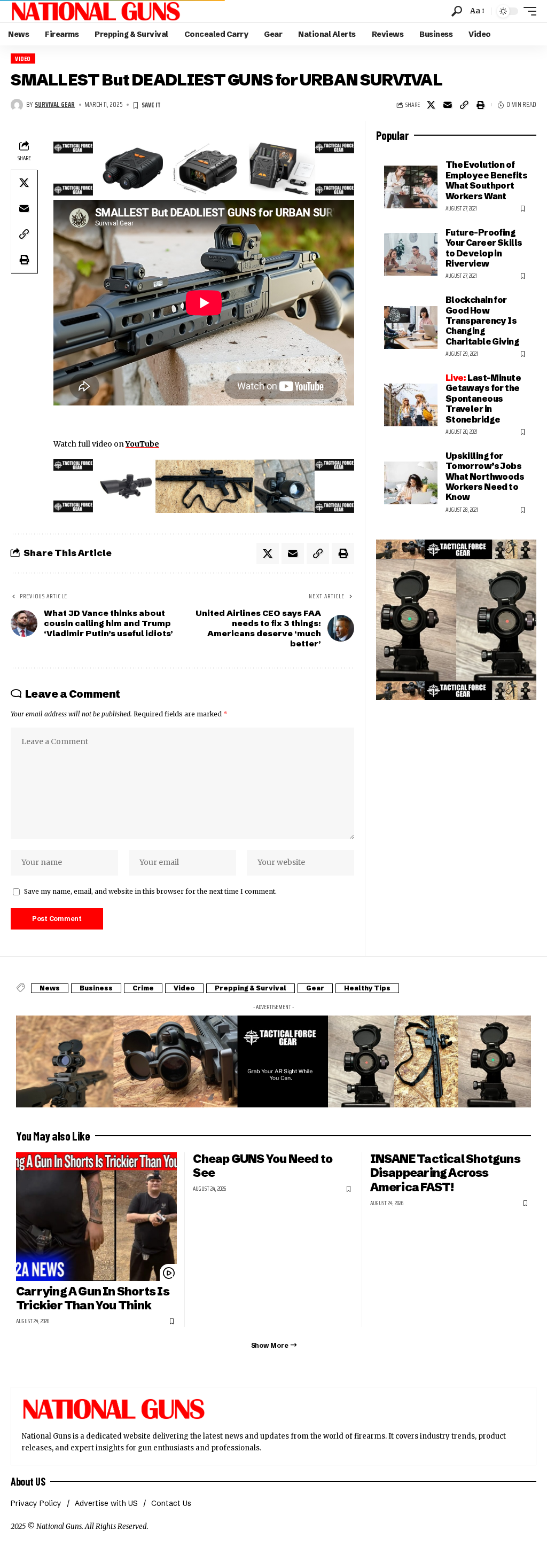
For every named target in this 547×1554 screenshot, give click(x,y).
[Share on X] (431, 104)
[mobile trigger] (527, 11)
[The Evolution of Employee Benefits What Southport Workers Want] (410, 187)
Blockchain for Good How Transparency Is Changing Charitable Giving (482, 320)
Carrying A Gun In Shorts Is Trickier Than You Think (92, 1298)
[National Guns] (96, 11)
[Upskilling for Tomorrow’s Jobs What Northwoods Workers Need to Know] (410, 483)
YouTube (142, 444)
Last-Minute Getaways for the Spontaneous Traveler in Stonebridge (483, 398)
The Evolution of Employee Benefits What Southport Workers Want (486, 180)
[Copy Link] (464, 104)
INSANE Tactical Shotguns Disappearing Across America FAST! (445, 1173)
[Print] (480, 104)
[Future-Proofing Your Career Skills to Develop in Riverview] (410, 254)
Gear (315, 988)
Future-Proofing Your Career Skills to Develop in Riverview (484, 248)
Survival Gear (55, 104)
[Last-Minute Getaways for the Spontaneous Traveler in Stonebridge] (410, 405)
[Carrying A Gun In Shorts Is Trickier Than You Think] (96, 1216)
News (50, 988)
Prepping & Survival (250, 988)
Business (96, 988)
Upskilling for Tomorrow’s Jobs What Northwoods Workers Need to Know (485, 476)
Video (22, 58)
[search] (457, 11)
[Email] (447, 104)
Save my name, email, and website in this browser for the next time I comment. (150, 891)
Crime (143, 988)
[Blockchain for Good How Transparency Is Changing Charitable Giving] (410, 327)
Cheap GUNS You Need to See (262, 1166)
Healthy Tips (367, 988)
